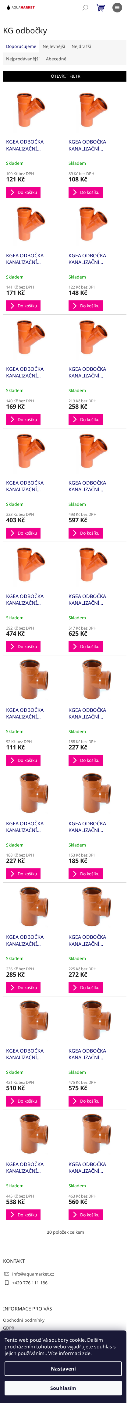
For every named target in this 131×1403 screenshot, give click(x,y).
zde (86, 1353)
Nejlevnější (54, 46)
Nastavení (63, 1368)
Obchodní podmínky (23, 1320)
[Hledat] (85, 8)
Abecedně (56, 59)
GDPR (8, 1328)
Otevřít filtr (65, 76)
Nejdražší (81, 46)
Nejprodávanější (23, 59)
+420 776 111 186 (30, 1283)
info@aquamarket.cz (33, 1274)
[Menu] (117, 8)
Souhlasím (63, 1388)
